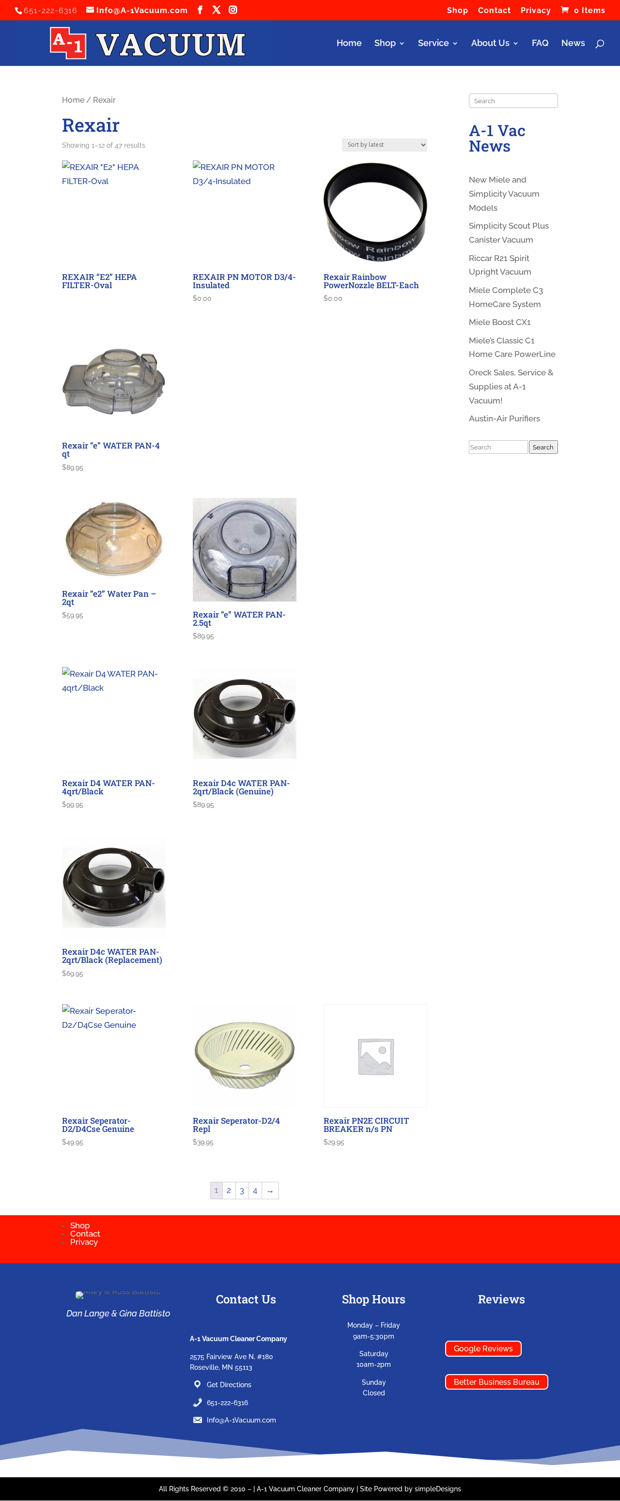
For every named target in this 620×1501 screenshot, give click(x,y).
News (573, 44)
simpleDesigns (438, 1489)
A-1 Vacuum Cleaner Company (306, 1489)
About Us (490, 44)
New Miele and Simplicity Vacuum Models (504, 194)
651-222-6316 (227, 1403)
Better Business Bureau (497, 1382)
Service (433, 44)
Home (349, 44)
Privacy (536, 11)
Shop (457, 11)
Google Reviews (483, 1348)
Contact (494, 11)
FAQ (540, 44)
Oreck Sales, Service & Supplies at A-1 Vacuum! (511, 386)
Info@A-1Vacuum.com (241, 1420)
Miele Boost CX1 (500, 322)
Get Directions (229, 1385)
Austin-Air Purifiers (504, 418)
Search (543, 447)
